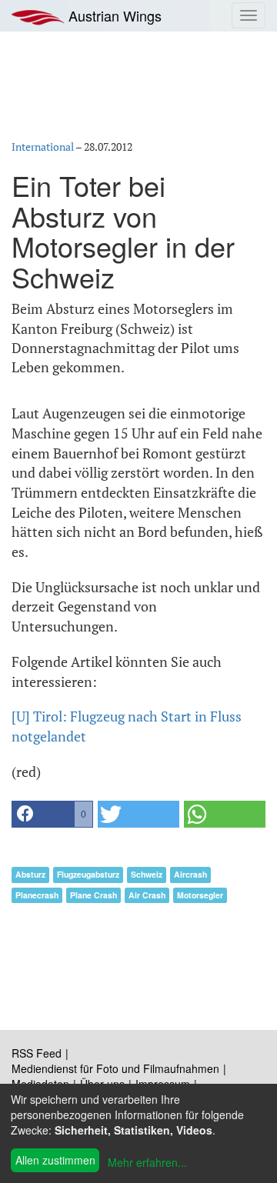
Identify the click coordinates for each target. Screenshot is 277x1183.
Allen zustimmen (55, 1160)
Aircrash (190, 874)
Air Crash (146, 895)
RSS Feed (37, 1053)
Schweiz (146, 874)
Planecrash (36, 895)
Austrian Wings (113, 15)
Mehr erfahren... (147, 1162)
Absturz (30, 874)
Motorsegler (200, 895)
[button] (52, 814)
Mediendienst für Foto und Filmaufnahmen (115, 1068)
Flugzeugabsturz (88, 874)
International (43, 146)
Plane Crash (93, 895)
